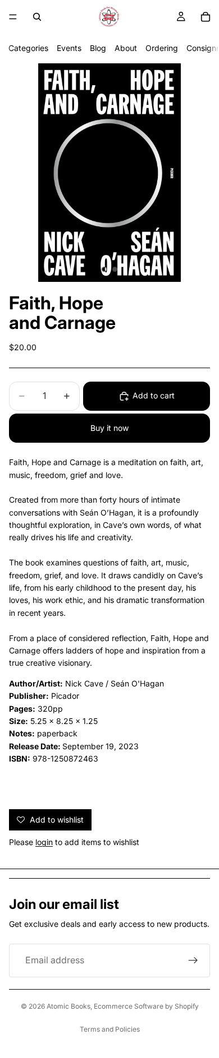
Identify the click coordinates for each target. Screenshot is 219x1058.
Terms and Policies (110, 1029)
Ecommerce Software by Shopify (146, 1006)
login (44, 842)
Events (69, 48)
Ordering (161, 48)
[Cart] (205, 16)
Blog (98, 48)
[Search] (37, 16)
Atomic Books (68, 1006)
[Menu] (13, 17)
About (126, 48)
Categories (28, 48)
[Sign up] (193, 960)
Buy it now (109, 428)
